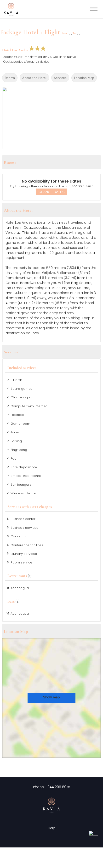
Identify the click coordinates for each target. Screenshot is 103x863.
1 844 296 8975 (58, 787)
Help (51, 828)
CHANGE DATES (51, 192)
